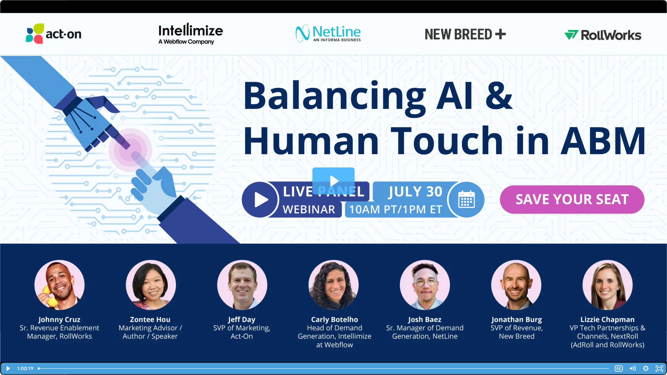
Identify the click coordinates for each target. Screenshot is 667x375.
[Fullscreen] (659, 368)
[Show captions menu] (619, 368)
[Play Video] (7, 368)
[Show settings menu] (646, 368)
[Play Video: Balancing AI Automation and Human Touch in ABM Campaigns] (333, 181)
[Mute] (632, 368)
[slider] (324, 368)
